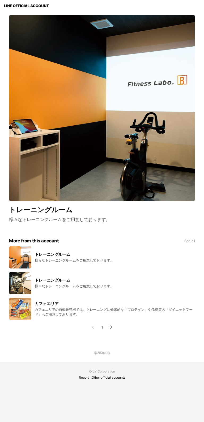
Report (84, 377)
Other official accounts (108, 377)
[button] (111, 327)
